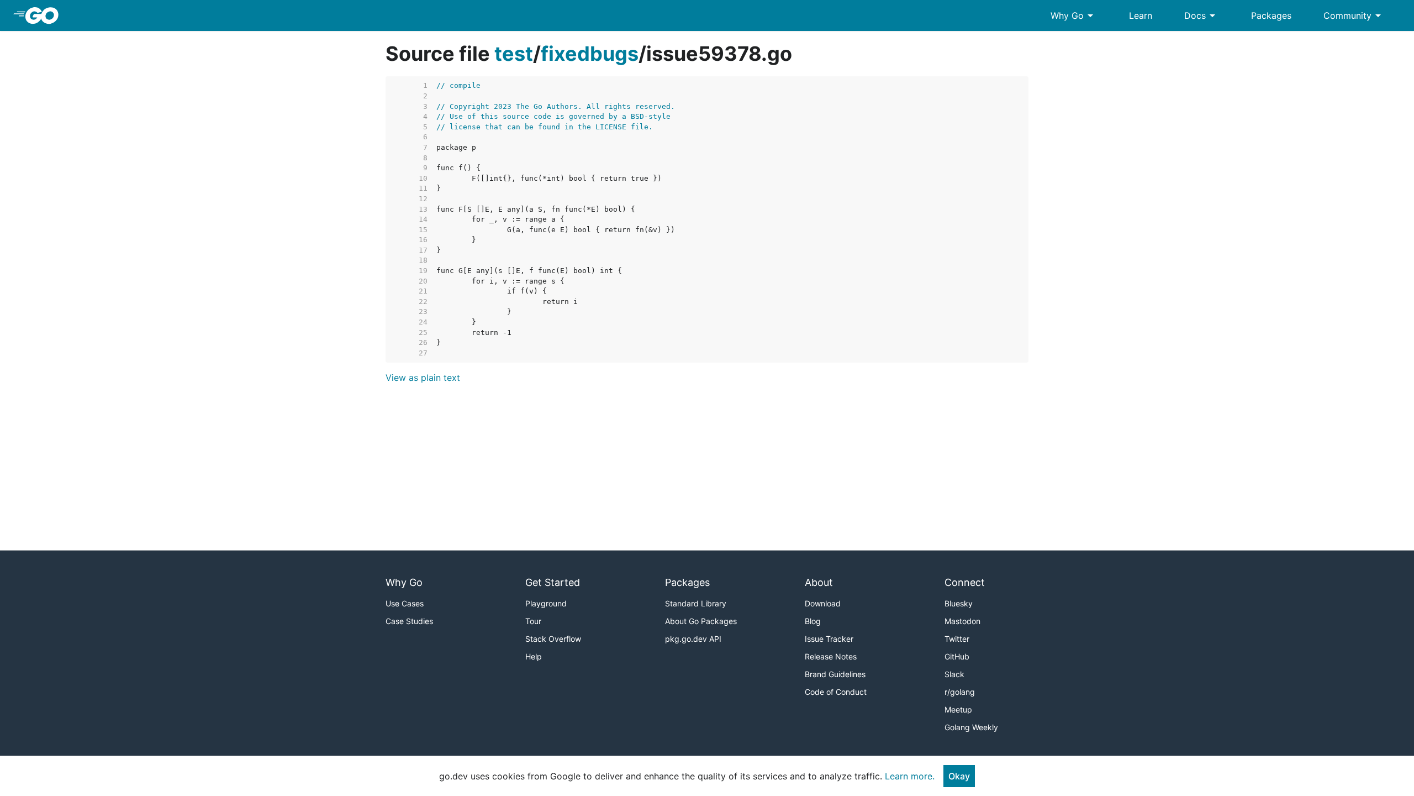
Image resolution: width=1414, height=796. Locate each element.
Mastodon (962, 621)
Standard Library (695, 603)
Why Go (1074, 15)
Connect (965, 582)
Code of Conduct (836, 691)
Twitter (957, 638)
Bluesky (959, 603)
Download (823, 603)
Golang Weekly (971, 727)
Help (533, 656)
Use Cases (405, 603)
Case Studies (409, 621)
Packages (1271, 15)
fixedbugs (590, 53)
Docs (1201, 15)
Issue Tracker (829, 638)
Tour (533, 621)
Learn (1140, 15)
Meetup (958, 709)
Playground (546, 603)
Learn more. (910, 776)
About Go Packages (701, 621)
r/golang (960, 691)
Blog (813, 621)
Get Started (552, 582)
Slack (954, 674)
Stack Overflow (553, 638)
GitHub (957, 656)
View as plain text (423, 377)
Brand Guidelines (835, 674)
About (819, 582)
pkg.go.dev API (693, 638)
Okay (959, 776)
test (513, 53)
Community (1354, 15)
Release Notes (831, 656)
